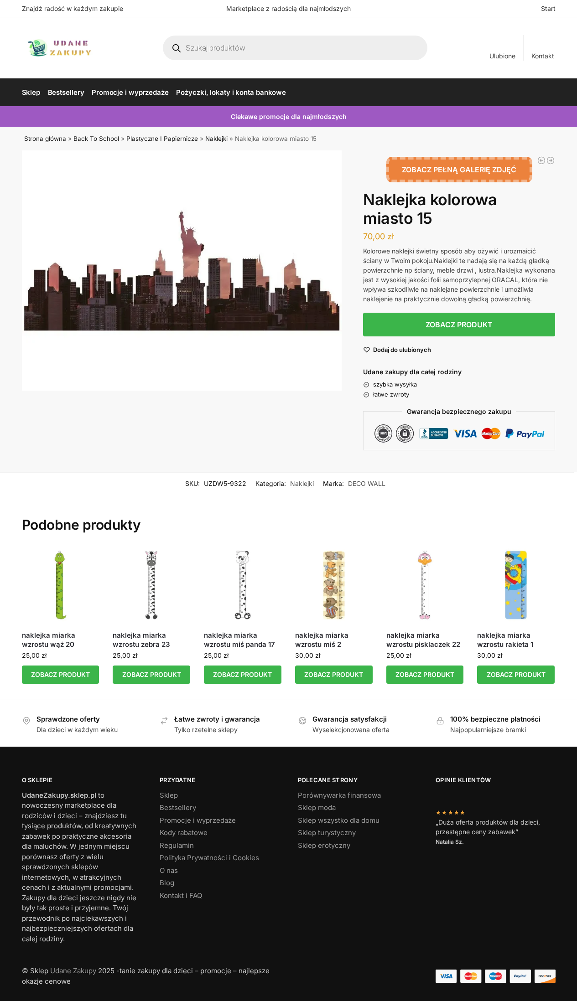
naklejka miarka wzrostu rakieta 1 (505, 640)
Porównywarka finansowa (339, 795)
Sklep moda (317, 807)
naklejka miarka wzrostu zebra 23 (141, 640)
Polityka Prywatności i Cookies (209, 857)
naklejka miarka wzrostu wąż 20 (48, 640)
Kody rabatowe (184, 832)
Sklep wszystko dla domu (338, 820)
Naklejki (216, 138)
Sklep (169, 795)
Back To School (96, 138)
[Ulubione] (85, 560)
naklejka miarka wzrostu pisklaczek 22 (423, 640)
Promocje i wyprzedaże (198, 820)
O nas (169, 870)
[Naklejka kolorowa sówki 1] (550, 160)
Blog (167, 882)
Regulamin (177, 845)
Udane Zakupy (73, 970)
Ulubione (502, 56)
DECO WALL (366, 483)
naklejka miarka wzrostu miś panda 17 (239, 640)
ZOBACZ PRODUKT (459, 324)
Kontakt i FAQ (181, 895)
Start (548, 8)
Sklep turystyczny (327, 832)
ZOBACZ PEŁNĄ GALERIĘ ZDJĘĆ (459, 169)
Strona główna (45, 138)
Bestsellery (178, 807)
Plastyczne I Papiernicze (162, 138)
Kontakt (542, 56)
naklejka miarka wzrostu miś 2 (321, 640)
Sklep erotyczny (324, 845)
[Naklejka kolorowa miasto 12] (541, 160)
